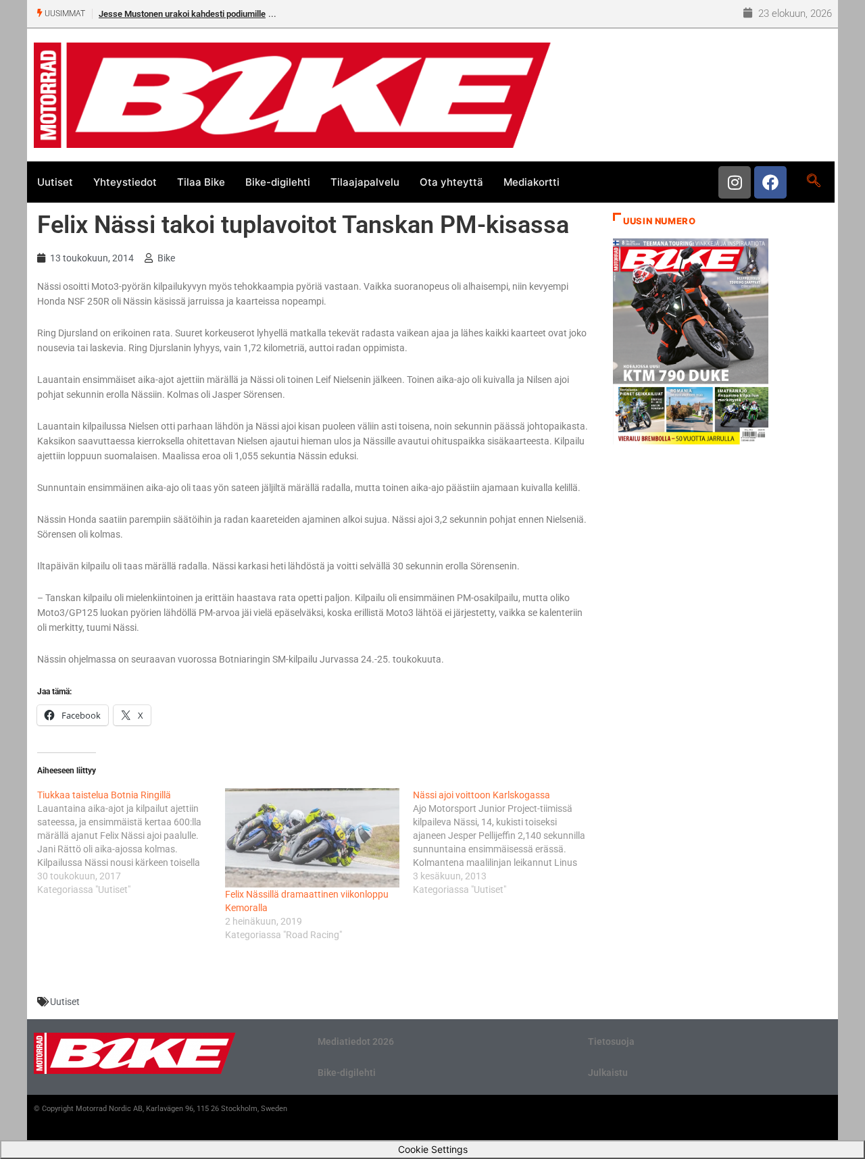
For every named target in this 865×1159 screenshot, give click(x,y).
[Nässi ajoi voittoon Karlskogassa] (507, 842)
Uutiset (55, 182)
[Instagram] (734, 182)
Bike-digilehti (277, 182)
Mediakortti (531, 182)
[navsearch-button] (813, 182)
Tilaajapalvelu (364, 182)
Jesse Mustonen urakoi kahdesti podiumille (182, 14)
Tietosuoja (611, 1041)
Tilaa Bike (201, 182)
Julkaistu (608, 1072)
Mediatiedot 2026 (356, 1041)
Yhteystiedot (125, 182)
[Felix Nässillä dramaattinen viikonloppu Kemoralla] (312, 837)
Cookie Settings (433, 1149)
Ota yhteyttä (451, 182)
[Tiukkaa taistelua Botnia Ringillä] (131, 842)
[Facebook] (770, 182)
